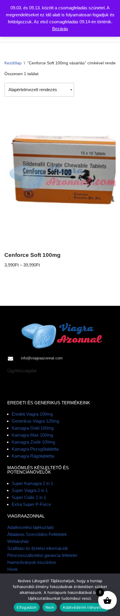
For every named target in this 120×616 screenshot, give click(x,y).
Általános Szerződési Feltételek (37, 534)
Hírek (12, 569)
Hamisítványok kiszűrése (31, 562)
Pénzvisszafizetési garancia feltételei (42, 555)
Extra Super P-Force (31, 504)
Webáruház (18, 541)
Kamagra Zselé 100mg (33, 442)
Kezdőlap (13, 63)
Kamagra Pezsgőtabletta (35, 448)
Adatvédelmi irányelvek (84, 607)
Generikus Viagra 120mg (35, 421)
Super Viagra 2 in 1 (30, 490)
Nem (49, 607)
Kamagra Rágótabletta (33, 455)
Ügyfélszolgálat (21, 370)
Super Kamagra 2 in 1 (32, 483)
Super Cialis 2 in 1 (29, 497)
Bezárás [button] (60, 28)
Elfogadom (26, 607)
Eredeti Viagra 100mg (32, 414)
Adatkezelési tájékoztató (30, 527)
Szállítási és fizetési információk (37, 548)
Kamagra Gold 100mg (33, 428)
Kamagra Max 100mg (32, 435)
